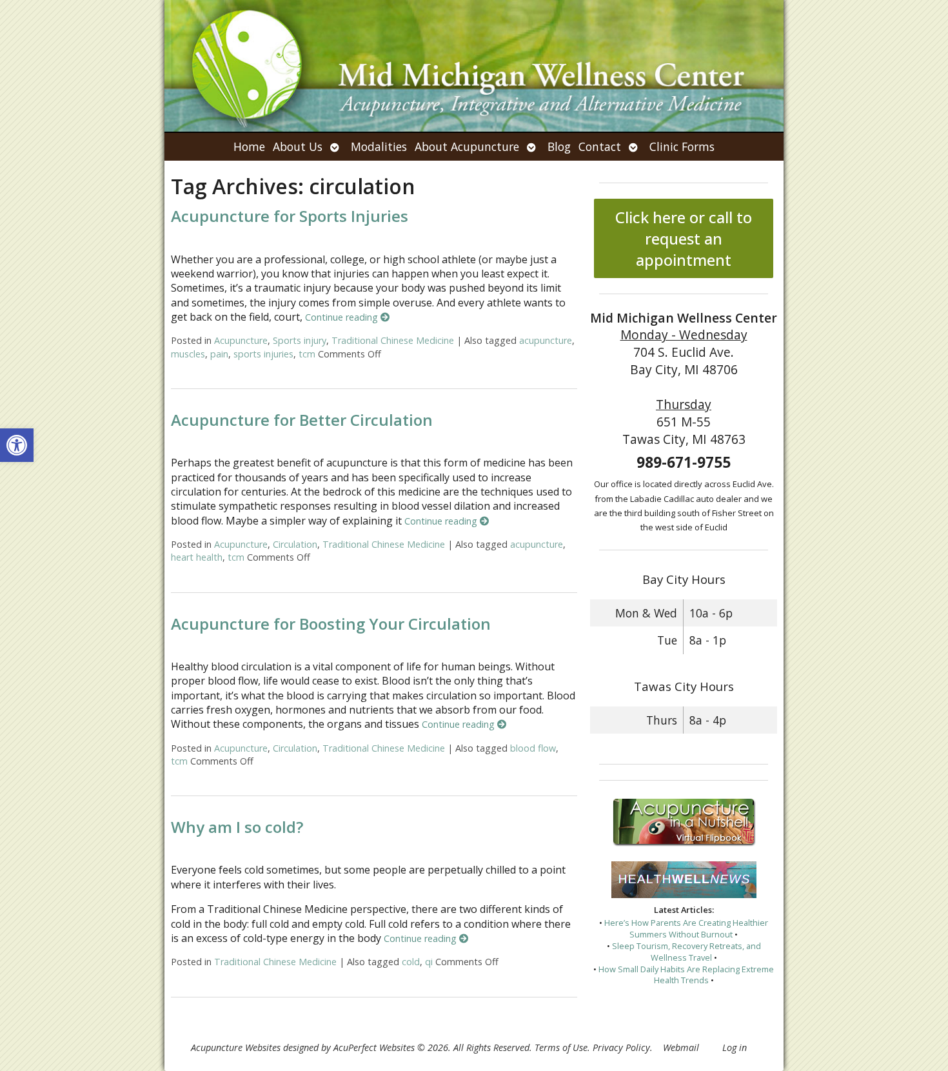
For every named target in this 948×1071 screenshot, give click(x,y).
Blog (559, 146)
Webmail (681, 1047)
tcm (307, 354)
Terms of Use (561, 1047)
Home (249, 146)
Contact (599, 146)
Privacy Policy (621, 1047)
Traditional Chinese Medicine (392, 340)
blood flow (533, 748)
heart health (196, 557)
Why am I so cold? (237, 826)
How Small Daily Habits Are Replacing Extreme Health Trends (686, 974)
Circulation (295, 544)
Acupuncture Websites (236, 1047)
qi (429, 962)
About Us (297, 146)
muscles (188, 354)
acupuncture (545, 340)
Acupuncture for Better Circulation (302, 419)
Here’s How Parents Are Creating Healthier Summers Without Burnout (686, 928)
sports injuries (263, 354)
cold (411, 962)
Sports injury (299, 340)
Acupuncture (241, 340)
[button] (17, 445)
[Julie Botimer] (474, 66)
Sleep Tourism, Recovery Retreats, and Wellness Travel (686, 951)
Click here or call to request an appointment (683, 238)
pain (219, 354)
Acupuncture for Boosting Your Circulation (331, 623)
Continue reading (342, 317)
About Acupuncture (467, 146)
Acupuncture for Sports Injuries (289, 215)
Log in (734, 1047)
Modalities (379, 146)
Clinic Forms (682, 146)
